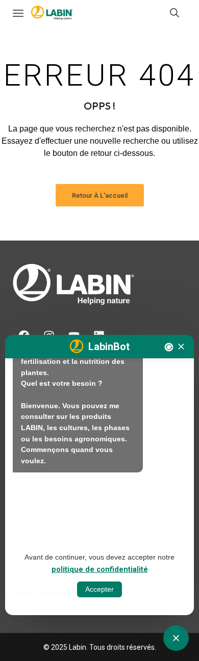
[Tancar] (181, 346)
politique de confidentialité (100, 569)
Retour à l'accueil (100, 195)
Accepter (99, 589)
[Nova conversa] (169, 347)
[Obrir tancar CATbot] (176, 638)
